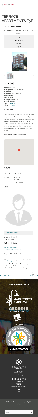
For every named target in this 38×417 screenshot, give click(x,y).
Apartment (11, 104)
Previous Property (6, 275)
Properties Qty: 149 (12, 233)
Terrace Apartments (12, 26)
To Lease (12, 106)
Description (19, 37)
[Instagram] (19, 391)
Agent (19, 47)
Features (19, 43)
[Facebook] (19, 389)
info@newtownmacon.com (19, 386)
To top (32, 274)
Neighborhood (19, 40)
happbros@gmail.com (10, 247)
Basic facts (19, 33)
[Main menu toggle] (34, 5)
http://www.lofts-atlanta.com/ (12, 250)
